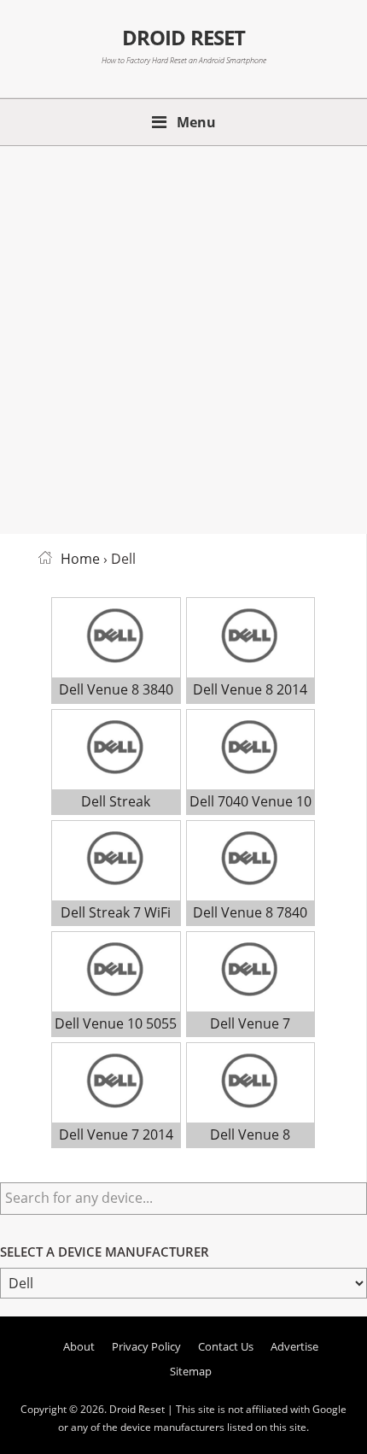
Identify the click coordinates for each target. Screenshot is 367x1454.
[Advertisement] (183, 336)
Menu (196, 122)
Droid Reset (183, 37)
